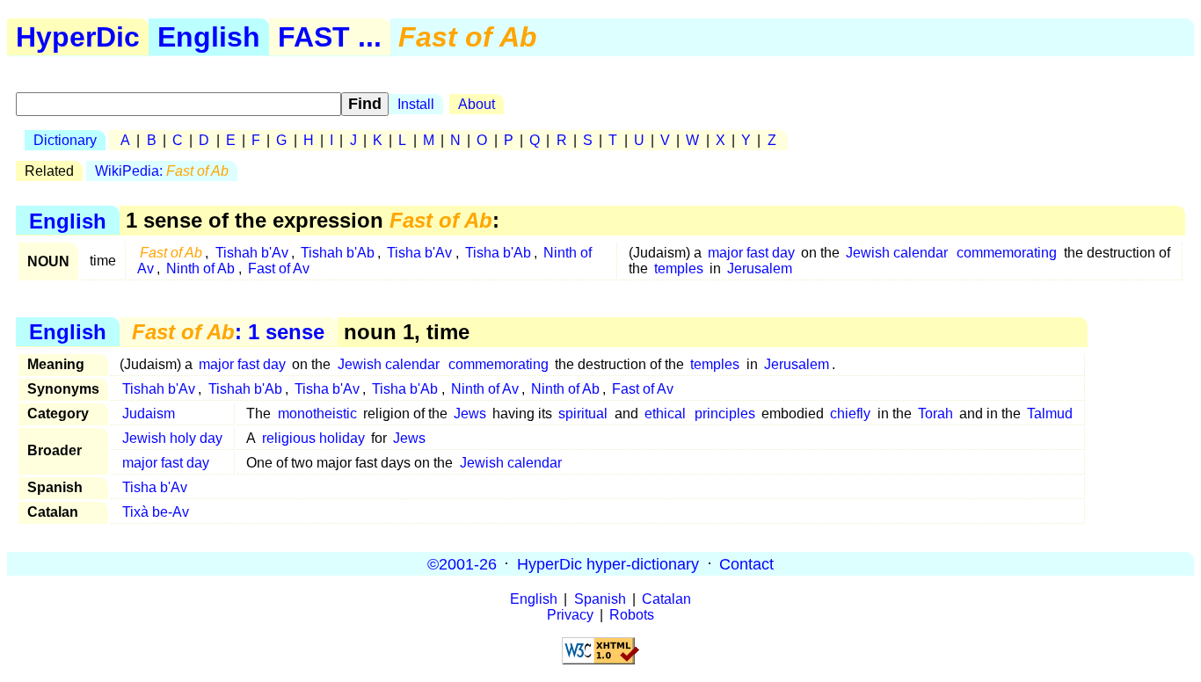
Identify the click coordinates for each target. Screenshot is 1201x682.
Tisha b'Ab (498, 252)
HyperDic (78, 37)
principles (725, 413)
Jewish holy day (172, 438)
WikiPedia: (162, 170)
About (476, 104)
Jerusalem (759, 268)
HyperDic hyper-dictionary (608, 563)
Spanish (600, 598)
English (208, 37)
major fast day (751, 252)
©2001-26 (462, 563)
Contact (746, 563)
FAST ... (330, 37)
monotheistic (317, 413)
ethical (665, 413)
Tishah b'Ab (338, 252)
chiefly (850, 413)
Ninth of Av (485, 388)
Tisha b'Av (419, 252)
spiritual (583, 413)
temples (678, 268)
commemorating (1007, 252)
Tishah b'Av (251, 252)
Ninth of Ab (200, 268)
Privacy (570, 614)
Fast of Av (278, 268)
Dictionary (65, 140)
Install (415, 104)
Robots (631, 614)
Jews (470, 413)
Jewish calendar (897, 252)
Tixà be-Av (155, 511)
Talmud (1050, 413)
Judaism (148, 413)
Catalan (666, 598)
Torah (935, 413)
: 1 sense (228, 332)
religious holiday (313, 438)
